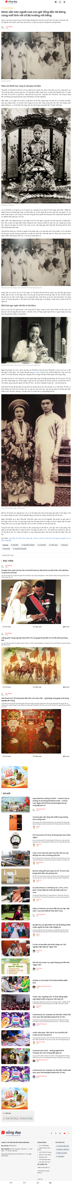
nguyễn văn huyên (20, 549)
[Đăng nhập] (64, 2)
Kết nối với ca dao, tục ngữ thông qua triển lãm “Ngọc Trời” (51, 963)
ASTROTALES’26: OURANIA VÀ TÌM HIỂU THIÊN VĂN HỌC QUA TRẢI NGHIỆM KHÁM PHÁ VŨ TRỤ (52, 1016)
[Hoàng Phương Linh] (34, 1024)
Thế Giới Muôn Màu (45, 1159)
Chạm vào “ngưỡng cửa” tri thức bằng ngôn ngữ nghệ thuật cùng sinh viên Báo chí (50, 998)
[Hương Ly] (34, 1006)
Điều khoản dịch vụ (44, 1167)
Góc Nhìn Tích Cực (44, 1162)
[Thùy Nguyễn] (2, 566)
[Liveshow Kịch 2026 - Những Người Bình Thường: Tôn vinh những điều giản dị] (15, 1056)
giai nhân (36, 372)
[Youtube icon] (64, 1133)
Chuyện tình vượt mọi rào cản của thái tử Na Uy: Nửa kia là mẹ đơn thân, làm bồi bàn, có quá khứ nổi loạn (35, 571)
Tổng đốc (15, 545)
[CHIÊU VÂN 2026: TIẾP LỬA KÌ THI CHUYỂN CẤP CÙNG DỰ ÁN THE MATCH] (15, 1038)
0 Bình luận (38, 627)
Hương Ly (38, 1006)
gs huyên (7, 549)
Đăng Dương (39, 862)
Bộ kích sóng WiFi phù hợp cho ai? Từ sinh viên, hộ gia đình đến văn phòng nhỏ (51, 872)
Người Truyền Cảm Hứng (43, 1149)
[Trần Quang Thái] (34, 809)
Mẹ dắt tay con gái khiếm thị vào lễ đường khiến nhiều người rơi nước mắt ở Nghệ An (52, 926)
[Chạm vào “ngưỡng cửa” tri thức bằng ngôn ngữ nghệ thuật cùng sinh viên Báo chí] (15, 1002)
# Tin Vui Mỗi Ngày (7, 8)
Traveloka (60, 1156)
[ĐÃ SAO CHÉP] (37, 1182)
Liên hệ (40, 1179)
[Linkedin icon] (60, 1133)
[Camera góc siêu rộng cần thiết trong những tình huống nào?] (15, 822)
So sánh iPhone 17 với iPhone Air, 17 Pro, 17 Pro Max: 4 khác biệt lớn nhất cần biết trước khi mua (50, 890)
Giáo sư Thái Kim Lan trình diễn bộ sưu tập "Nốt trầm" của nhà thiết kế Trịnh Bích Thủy (51, 909)
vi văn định (42, 545)
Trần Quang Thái (40, 809)
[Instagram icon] (56, 1133)
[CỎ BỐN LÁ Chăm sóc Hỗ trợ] (34, 987)
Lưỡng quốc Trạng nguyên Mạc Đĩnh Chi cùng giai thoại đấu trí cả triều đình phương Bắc (34, 639)
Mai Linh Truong (40, 1042)
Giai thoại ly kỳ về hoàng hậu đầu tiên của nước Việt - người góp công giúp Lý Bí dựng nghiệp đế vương (35, 699)
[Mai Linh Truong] (34, 1042)
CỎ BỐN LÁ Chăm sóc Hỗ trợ (43, 986)
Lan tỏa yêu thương (26, 1118)
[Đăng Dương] (34, 863)
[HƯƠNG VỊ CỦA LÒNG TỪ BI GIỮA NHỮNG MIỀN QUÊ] (15, 984)
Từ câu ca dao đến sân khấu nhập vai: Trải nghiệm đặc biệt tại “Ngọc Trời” (49, 945)
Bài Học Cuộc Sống (45, 1155)
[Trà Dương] (34, 951)
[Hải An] (34, 827)
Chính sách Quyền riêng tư (43, 1171)
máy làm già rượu (63, 1146)
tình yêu (65, 545)
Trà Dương (39, 950)
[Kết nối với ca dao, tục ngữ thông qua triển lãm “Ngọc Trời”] (15, 966)
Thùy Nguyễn (9, 26)
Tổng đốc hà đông (28, 545)
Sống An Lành (43, 1157)
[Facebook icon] (51, 1133)
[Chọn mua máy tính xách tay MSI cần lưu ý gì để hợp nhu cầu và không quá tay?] (15, 858)
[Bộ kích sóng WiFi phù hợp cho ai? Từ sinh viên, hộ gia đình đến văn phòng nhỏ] (15, 876)
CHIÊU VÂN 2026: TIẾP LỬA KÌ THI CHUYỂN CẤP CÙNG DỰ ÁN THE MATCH (50, 1033)
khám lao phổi (62, 1153)
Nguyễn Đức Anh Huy (42, 1060)
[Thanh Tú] (34, 845)
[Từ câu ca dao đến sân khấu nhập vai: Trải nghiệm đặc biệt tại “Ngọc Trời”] (15, 948)
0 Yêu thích (8, 627)
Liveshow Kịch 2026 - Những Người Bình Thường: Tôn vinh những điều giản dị (48, 1051)
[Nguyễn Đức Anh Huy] (34, 1060)
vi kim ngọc (54, 545)
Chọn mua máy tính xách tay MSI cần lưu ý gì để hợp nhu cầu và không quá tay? (50, 854)
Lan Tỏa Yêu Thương (45, 1152)
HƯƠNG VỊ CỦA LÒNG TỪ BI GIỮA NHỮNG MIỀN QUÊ (50, 981)
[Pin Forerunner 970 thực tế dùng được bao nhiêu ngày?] (15, 840)
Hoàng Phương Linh (41, 1024)
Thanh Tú (38, 844)
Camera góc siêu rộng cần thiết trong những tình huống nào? (50, 818)
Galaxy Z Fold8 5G (63, 1149)
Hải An (38, 826)
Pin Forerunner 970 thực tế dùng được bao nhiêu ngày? (52, 836)
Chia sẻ (67, 627)
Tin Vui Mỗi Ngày (44, 1145)
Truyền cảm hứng (10, 1118)
